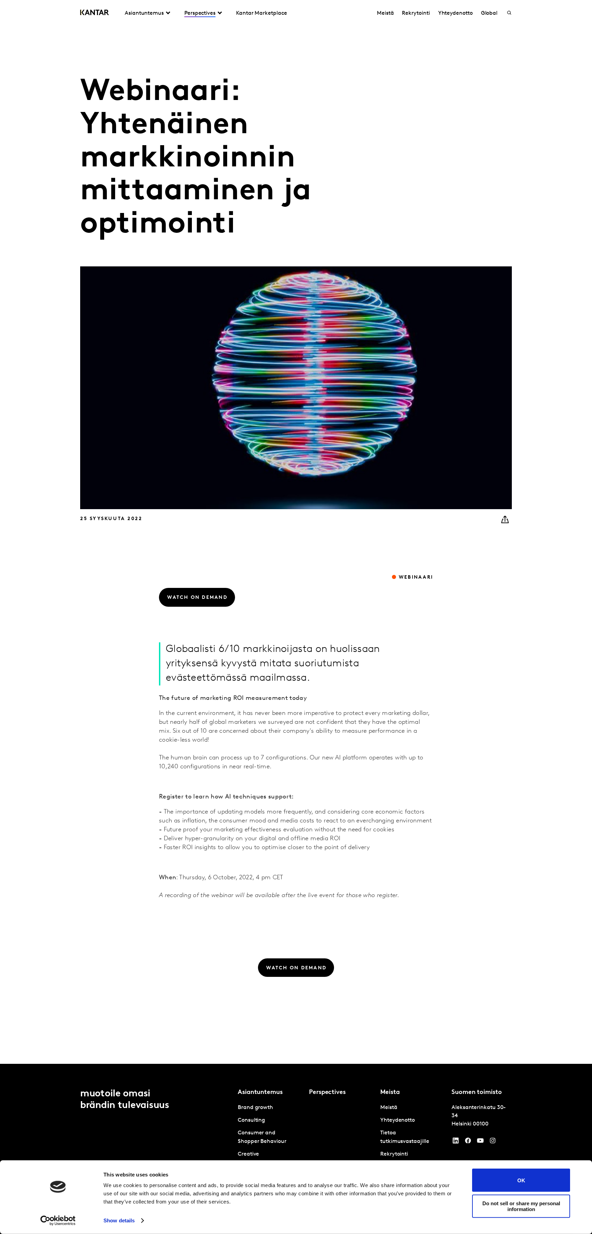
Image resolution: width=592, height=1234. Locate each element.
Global (489, 13)
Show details (119, 1220)
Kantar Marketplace (261, 13)
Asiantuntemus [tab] (144, 13)
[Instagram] (493, 1142)
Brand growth (255, 1107)
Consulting (251, 1120)
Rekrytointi (416, 13)
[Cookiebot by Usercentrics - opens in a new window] (58, 1221)
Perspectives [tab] (199, 13)
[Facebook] (468, 1142)
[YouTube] (456, 1142)
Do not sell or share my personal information (521, 1206)
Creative (248, 1154)
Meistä (385, 13)
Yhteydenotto (455, 13)
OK (521, 1180)
